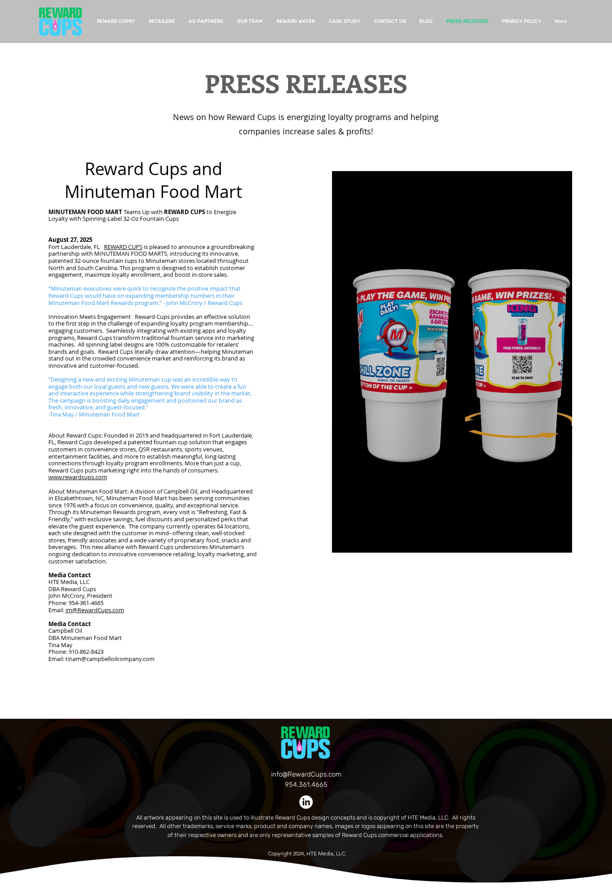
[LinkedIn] (306, 802)
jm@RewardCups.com (94, 610)
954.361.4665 (306, 785)
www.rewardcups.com (77, 477)
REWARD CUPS (123, 247)
